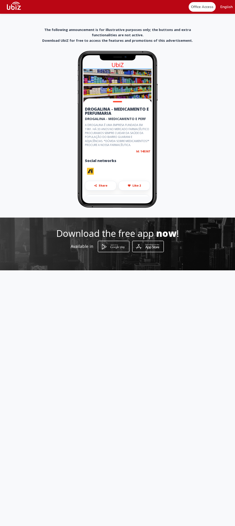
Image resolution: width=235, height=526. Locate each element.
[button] (226, 7)
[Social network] (90, 171)
